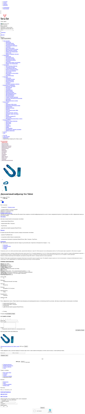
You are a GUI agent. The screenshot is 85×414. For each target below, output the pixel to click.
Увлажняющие (9, 90)
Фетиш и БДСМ (6, 119)
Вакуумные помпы (10, 48)
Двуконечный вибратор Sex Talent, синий (10, 346)
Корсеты (8, 109)
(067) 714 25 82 (4, 396)
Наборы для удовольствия (12, 51)
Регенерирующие (10, 95)
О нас (4, 368)
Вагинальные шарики (11, 60)
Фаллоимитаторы (10, 43)
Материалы (5, 381)
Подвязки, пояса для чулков (12, 113)
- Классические (4, 143)
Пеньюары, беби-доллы (11, 104)
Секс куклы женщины (11, 70)
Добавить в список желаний (7, 210)
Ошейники (8, 125)
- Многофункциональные (7, 160)
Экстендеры (8, 72)
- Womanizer (4, 154)
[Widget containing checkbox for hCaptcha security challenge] (42, 410)
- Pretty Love (4, 157)
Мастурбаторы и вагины (11, 50)
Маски (7, 115)
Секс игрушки (6, 40)
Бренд (4, 383)
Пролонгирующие (10, 92)
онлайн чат (10, 28)
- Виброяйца (4, 150)
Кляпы (7, 127)
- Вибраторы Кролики (6, 145)
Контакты (5, 5)
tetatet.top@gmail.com (6, 392)
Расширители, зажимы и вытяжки (13, 129)
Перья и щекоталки (10, 130)
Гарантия (5, 4)
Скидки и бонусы (7, 366)
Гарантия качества (7, 364)
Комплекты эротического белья (13, 105)
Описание (5, 245)
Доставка (5, 1)
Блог (4, 133)
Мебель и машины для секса (12, 54)
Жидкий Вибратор (10, 94)
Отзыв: (2, 327)
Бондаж (7, 124)
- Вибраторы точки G (6, 147)
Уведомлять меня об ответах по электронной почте (13, 328)
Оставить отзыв (11, 207)
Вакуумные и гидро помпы (12, 73)
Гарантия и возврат (7, 376)
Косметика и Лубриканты (9, 85)
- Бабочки (3, 149)
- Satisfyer (3, 155)
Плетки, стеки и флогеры (11, 121)
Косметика (8, 99)
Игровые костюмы (10, 107)
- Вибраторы (4, 142)
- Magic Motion (4, 156)
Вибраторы (8, 42)
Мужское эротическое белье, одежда (14, 118)
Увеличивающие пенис (11, 93)
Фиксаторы (8, 123)
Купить (26, 346)
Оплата (5, 2)
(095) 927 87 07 (4, 394)
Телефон (3, 403)
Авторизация (6, 7)
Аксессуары (8, 117)
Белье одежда (6, 101)
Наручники (8, 122)
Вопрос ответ (6, 385)
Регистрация (6, 8)
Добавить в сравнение (6, 211)
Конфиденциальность (6, 213)
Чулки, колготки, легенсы (12, 112)
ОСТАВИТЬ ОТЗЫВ (11, 313)
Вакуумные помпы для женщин (13, 62)
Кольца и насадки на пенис (12, 49)
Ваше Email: (3, 321)
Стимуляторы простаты (11, 68)
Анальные (8, 88)
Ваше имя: (3, 320)
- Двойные (3, 159)
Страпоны (8, 46)
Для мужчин (6, 64)
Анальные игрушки (10, 44)
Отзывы (5, 248)
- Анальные (4, 151)
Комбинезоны (9, 106)
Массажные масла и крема (12, 100)
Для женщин (6, 55)
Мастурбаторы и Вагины (11, 66)
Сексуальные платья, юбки (12, 110)
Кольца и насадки (10, 81)
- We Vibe (3, 153)
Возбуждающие (9, 91)
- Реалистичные (4, 144)
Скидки (5, 131)
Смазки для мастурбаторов (12, 97)
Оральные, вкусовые (10, 86)
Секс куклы (8, 52)
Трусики (8, 111)
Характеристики (7, 246)
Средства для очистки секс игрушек (14, 98)
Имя (2, 402)
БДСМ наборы (9, 128)
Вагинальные (9, 87)
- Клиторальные (5, 148)
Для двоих (5, 76)
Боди (7, 103)
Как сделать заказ (7, 372)
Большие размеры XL (11, 116)
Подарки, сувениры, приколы (12, 84)
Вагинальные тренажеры (11, 45)
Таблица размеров (7, 384)
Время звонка (4, 405)
